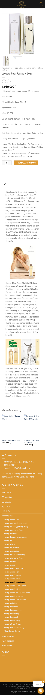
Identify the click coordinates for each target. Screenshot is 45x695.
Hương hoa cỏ (9, 565)
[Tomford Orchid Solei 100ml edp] (34, 426)
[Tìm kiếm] (34, 4)
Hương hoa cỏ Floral (12, 579)
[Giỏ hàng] (41, 4)
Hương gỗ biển (9, 544)
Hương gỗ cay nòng (11, 547)
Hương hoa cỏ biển (11, 572)
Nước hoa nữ (7, 645)
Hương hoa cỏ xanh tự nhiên (15, 600)
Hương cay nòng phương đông (16, 527)
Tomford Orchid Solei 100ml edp (31, 441)
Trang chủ (6, 68)
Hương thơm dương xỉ (12, 614)
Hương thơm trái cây (12, 621)
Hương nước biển (10, 603)
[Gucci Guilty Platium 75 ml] (11, 426)
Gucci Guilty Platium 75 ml (11, 440)
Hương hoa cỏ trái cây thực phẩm (17, 593)
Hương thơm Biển (11, 607)
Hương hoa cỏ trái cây (12, 589)
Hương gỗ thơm (10, 562)
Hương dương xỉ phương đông (15, 537)
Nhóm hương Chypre (12, 631)
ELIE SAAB (6, 502)
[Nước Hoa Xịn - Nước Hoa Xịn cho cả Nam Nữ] (22, 4)
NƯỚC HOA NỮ (8, 685)
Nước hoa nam (8, 641)
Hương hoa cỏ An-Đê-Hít (13, 568)
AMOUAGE (6, 493)
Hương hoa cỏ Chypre (12, 575)
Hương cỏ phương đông (13, 530)
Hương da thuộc (10, 534)
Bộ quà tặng (7, 497)
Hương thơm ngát (11, 617)
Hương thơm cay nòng (12, 610)
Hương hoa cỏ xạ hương (13, 596)
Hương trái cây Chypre (12, 624)
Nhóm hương (18, 68)
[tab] (22, 184)
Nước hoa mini (8, 636)
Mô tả (6, 184)
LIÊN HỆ (27, 688)
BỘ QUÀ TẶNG (11, 686)
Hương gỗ (8, 541)
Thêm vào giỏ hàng (26, 163)
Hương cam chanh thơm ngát (15, 523)
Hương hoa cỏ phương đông (15, 586)
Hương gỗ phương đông (13, 558)
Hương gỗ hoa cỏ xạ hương (14, 555)
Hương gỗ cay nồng (11, 551)
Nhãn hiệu (6, 511)
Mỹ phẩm (6, 506)
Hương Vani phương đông (14, 628)
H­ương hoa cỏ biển (11, 520)
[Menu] (3, 4)
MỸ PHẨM (19, 688)
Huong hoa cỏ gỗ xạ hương (14, 582)
